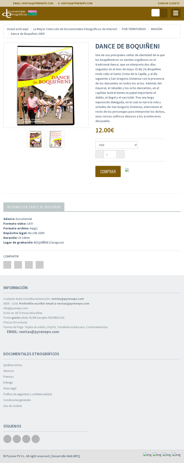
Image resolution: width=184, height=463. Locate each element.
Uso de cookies (12, 406)
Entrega (8, 382)
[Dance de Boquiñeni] (46, 85)
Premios (8, 377)
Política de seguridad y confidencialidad (27, 394)
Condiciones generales (17, 400)
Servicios (8, 371)
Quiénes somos (12, 365)
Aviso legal (9, 388)
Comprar (108, 171)
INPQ (76, 456)
